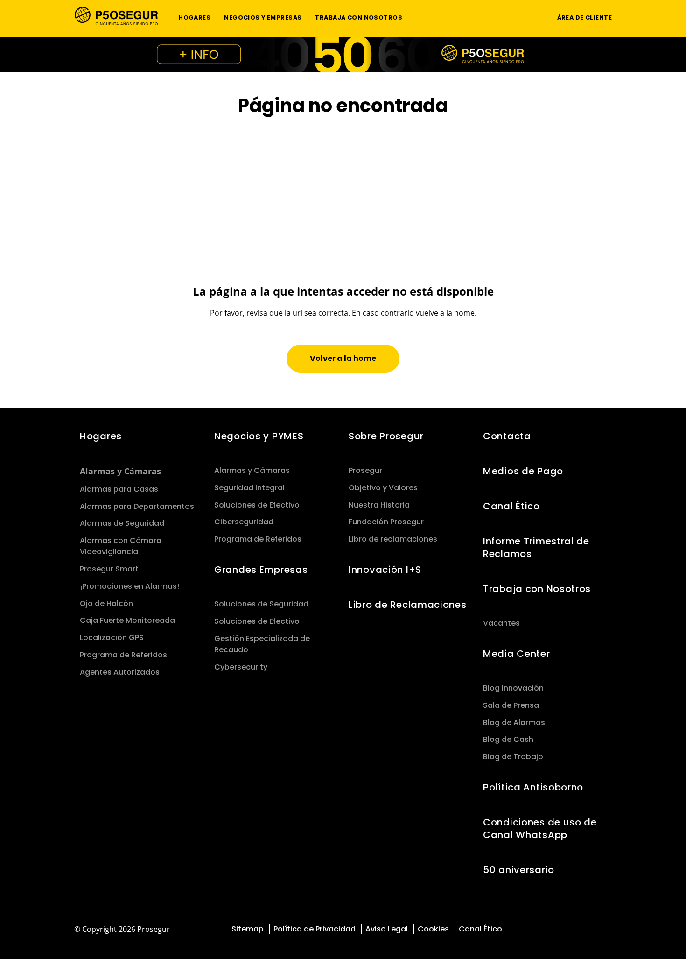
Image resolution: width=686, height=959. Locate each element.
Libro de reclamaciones (393, 539)
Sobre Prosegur (386, 436)
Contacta (507, 436)
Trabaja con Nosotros (537, 588)
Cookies (433, 929)
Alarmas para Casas (119, 489)
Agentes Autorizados (120, 672)
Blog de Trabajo (513, 756)
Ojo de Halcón (106, 603)
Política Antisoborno (533, 787)
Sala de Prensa (511, 705)
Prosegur (365, 470)
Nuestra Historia (379, 505)
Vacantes (501, 623)
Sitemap (247, 929)
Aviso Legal (386, 929)
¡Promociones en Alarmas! (129, 586)
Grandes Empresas (261, 569)
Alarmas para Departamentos (137, 506)
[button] (194, 16)
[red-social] (568, 929)
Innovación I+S (385, 569)
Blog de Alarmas (514, 722)
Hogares (101, 436)
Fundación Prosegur (386, 521)
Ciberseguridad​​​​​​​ (243, 521)
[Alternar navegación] (532, 17)
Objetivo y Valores (383, 487)
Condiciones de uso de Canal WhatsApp (540, 828)
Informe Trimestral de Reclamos (536, 547)
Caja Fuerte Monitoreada (127, 620)
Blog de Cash (508, 739)
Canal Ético (511, 506)
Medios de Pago (523, 471)
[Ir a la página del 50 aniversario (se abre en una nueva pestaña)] (343, 54)
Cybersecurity (240, 667)
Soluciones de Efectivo (257, 505)
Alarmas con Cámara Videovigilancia (120, 546)
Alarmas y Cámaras (120, 471)
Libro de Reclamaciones (408, 604)
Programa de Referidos (123, 654)
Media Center (516, 653)
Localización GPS (112, 637)
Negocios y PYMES (258, 436)
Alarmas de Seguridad (122, 523)
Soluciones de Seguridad (261, 604)
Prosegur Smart (109, 569)
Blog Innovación (513, 688)
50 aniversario (518, 869)
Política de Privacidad (314, 929)
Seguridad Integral (249, 487)
